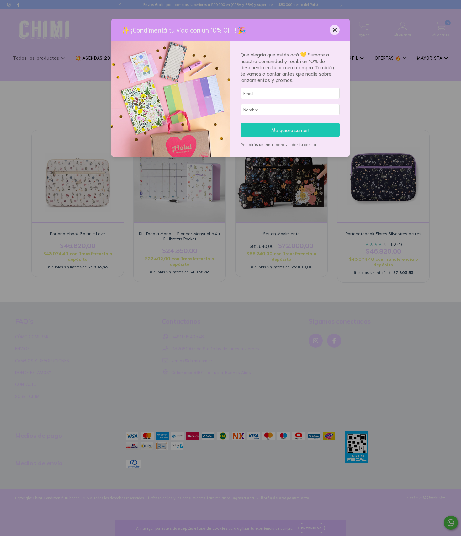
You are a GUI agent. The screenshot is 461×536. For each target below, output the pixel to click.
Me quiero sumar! (290, 129)
